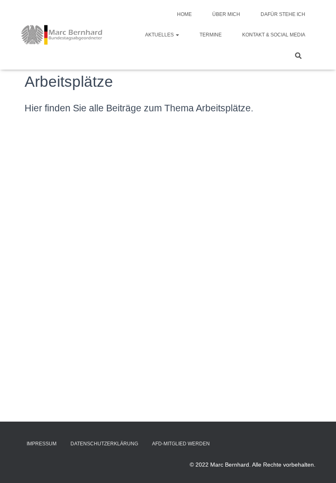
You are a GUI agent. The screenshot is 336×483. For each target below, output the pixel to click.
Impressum (42, 444)
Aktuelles (160, 35)
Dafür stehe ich (283, 14)
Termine (211, 35)
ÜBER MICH (226, 14)
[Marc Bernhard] (61, 35)
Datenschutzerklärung (104, 444)
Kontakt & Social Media (273, 35)
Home (184, 14)
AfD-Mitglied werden (181, 444)
